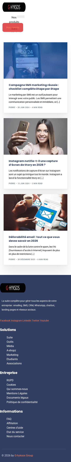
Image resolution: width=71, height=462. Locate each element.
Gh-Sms (14, 49)
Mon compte (12, 27)
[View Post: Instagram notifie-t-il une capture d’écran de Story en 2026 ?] (36, 136)
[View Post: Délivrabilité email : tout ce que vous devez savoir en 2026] (36, 212)
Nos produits (14, 19)
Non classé (15, 125)
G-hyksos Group (24, 455)
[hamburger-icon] (20, 16)
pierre (12, 107)
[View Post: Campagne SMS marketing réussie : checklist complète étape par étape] (36, 60)
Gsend (13, 201)
